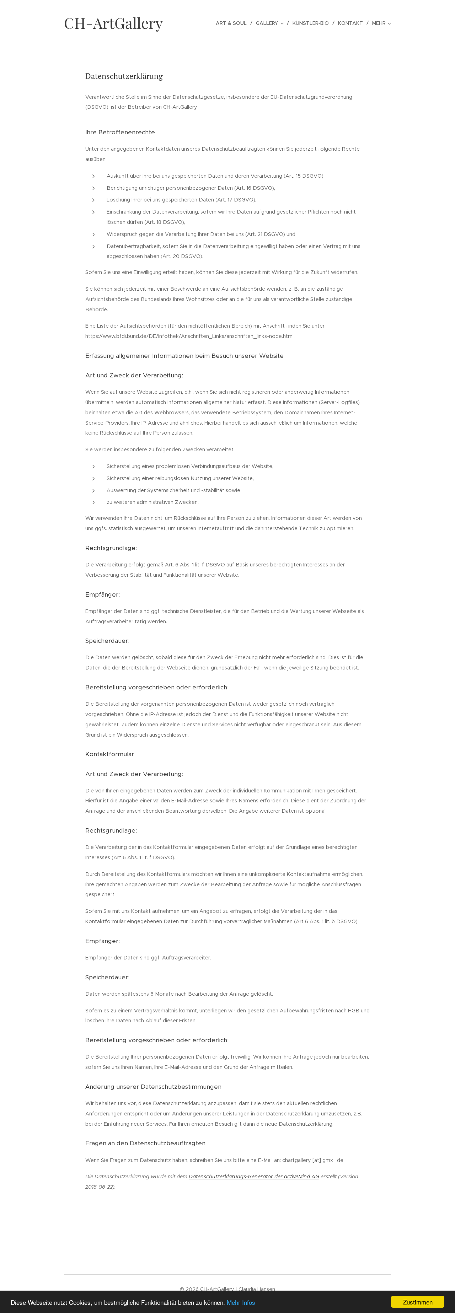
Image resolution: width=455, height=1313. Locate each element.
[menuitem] (233, 23)
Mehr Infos (241, 1302)
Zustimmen (418, 1301)
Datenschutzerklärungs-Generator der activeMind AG (254, 1176)
